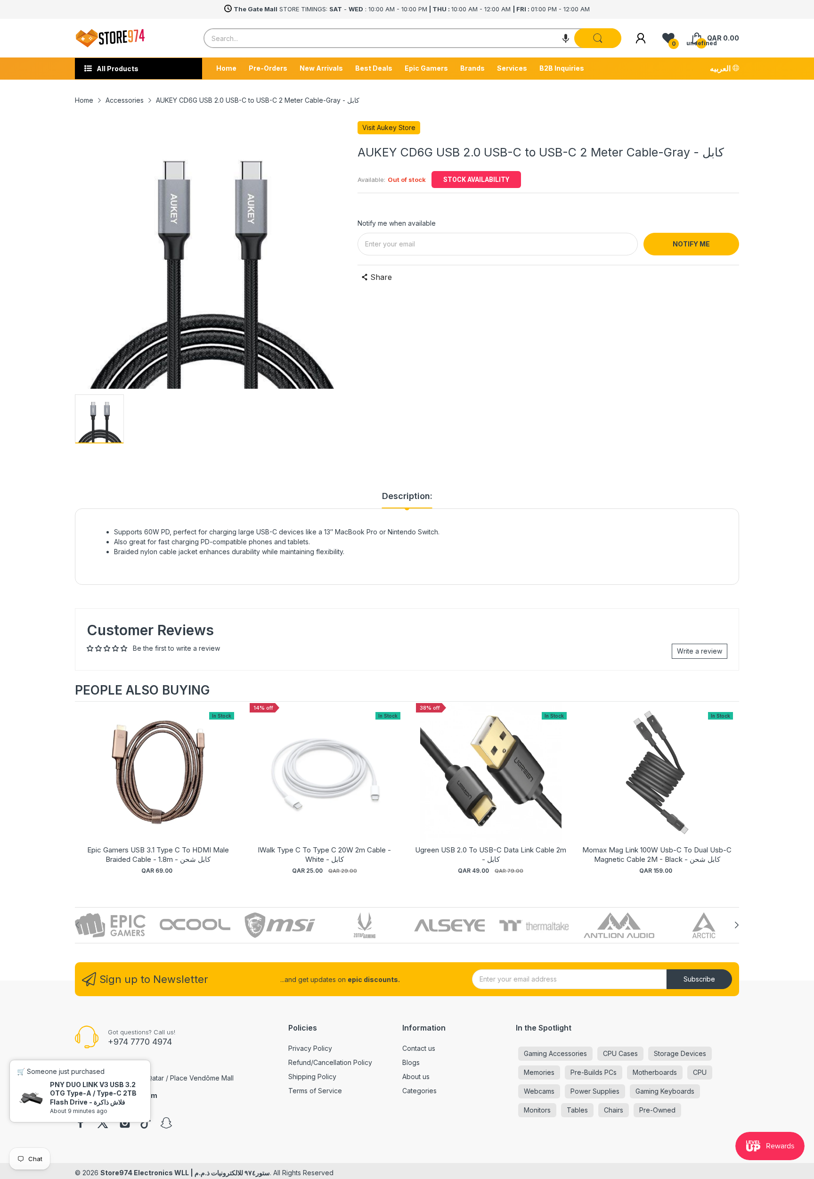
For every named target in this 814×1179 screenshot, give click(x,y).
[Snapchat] (166, 1123)
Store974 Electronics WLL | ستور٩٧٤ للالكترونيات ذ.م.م (185, 1173)
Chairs (613, 1110)
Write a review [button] (699, 651)
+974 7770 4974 (140, 1042)
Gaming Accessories (555, 1053)
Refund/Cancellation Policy (330, 1062)
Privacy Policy (310, 1048)
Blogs (411, 1062)
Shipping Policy (312, 1077)
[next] (729, 793)
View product (158, 782)
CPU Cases (620, 1053)
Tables (577, 1110)
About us (416, 1077)
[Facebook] (80, 1123)
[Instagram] (124, 1123)
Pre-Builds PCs (593, 1072)
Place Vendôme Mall (202, 1078)
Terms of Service (315, 1091)
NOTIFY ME (691, 244)
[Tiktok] (145, 1123)
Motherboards (655, 1072)
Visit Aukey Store (388, 127)
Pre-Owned (657, 1110)
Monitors (537, 1110)
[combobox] (412, 38)
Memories (539, 1072)
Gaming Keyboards (664, 1091)
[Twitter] (103, 1124)
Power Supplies (594, 1091)
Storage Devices (680, 1053)
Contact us (418, 1048)
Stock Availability (476, 179)
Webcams (539, 1091)
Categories (419, 1091)
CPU (700, 1072)
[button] (566, 38)
